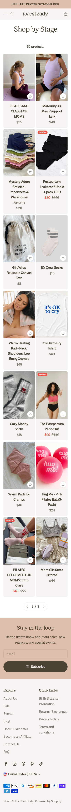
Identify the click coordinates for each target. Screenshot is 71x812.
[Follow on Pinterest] (32, 764)
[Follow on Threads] (23, 764)
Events (8, 714)
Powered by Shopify (48, 801)
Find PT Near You (15, 729)
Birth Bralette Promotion (48, 701)
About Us (10, 698)
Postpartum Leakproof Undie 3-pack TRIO (52, 186)
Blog (6, 721)
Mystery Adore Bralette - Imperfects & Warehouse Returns (19, 192)
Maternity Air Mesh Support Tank (52, 111)
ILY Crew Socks (52, 267)
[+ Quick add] (30, 96)
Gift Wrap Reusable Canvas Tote (19, 272)
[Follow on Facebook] (5, 764)
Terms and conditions (46, 730)
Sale (6, 706)
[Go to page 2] (27, 606)
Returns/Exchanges (53, 711)
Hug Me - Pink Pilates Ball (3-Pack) (52, 499)
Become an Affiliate (17, 736)
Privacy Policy (49, 719)
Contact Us (11, 744)
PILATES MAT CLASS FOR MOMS (19, 111)
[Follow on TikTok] (41, 764)
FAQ (6, 752)
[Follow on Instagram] (14, 764)
